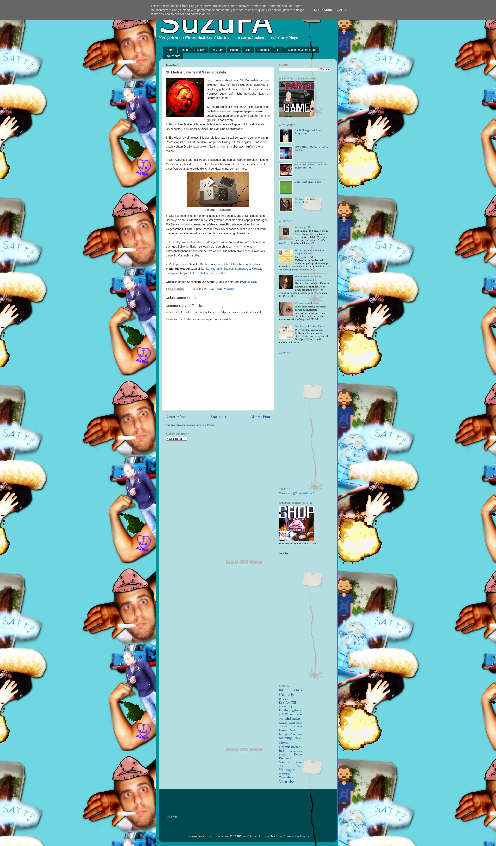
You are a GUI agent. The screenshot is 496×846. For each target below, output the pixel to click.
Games (283, 723)
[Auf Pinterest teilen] (182, 289)
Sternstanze (242, 268)
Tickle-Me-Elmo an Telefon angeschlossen (311, 166)
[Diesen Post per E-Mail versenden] (168, 289)
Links (248, 49)
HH (279, 49)
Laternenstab (217, 273)
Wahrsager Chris (304, 227)
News (284, 743)
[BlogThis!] (171, 289)
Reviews (199, 49)
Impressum (173, 56)
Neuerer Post (176, 417)
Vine (299, 766)
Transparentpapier (177, 273)
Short (298, 762)
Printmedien (295, 751)
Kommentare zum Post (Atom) (197, 425)
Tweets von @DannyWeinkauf (296, 493)
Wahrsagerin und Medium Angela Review (310, 252)
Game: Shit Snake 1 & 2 (308, 182)
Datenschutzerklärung (302, 49)
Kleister (256, 268)
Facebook (264, 49)
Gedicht (283, 726)
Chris (298, 690)
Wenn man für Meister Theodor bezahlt (308, 278)
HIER (215, 120)
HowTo (218, 289)
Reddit (282, 755)
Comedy (286, 695)
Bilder (283, 690)
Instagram (284, 734)
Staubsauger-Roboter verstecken (307, 200)
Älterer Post (260, 417)
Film (298, 714)
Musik (298, 738)
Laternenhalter (199, 273)
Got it (341, 10)
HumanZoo (287, 730)
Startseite (219, 417)
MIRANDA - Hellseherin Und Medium (312, 149)
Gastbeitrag (295, 723)
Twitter (283, 766)
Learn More (323, 10)
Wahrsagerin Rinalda (307, 303)
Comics (283, 699)
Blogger (304, 836)
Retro (298, 755)
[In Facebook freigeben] (179, 289)
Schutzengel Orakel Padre (310, 326)
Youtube (286, 782)
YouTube (217, 49)
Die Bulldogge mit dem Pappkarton (308, 132)
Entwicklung (286, 706)
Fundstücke (289, 719)
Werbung (229, 289)
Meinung (285, 738)
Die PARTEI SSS (246, 281)
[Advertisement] (304, 424)
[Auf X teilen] (175, 289)
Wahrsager (287, 770)
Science (284, 762)
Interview (296, 734)
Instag (234, 49)
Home (170, 49)
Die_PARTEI (206, 289)
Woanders (286, 777)
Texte (184, 49)
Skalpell (228, 268)
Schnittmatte (214, 268)
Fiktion (289, 714)
